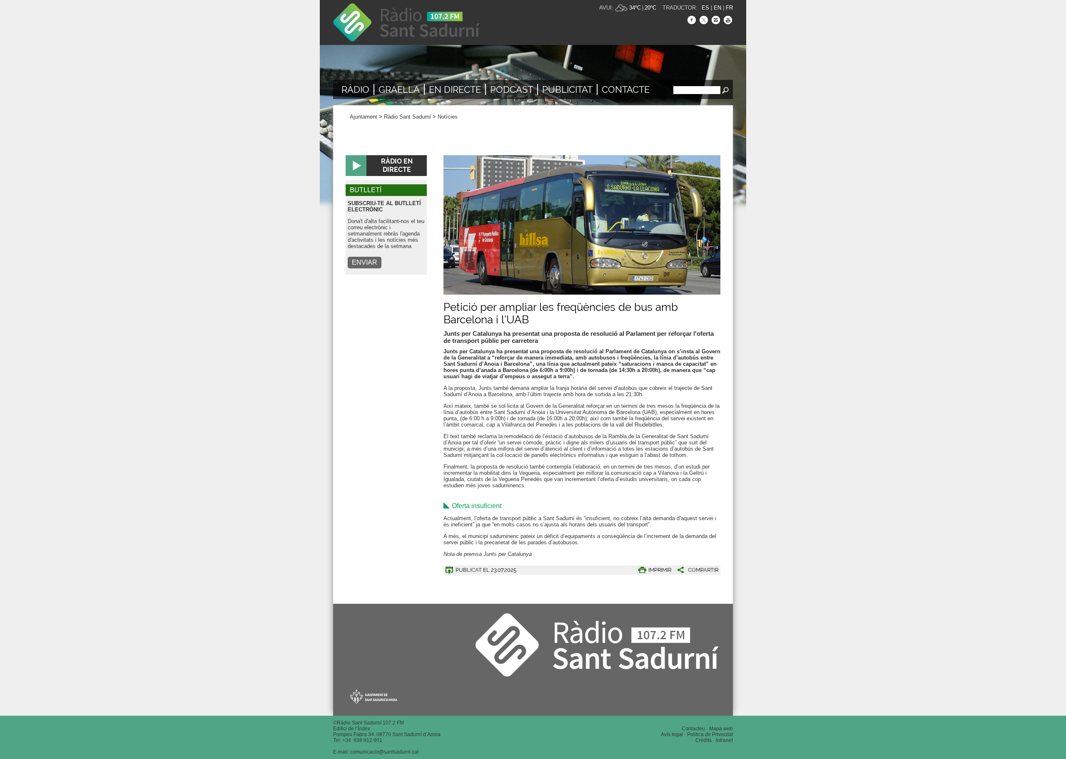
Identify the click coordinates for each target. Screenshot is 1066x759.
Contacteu (693, 729)
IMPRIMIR (659, 570)
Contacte (626, 89)
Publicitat (567, 89)
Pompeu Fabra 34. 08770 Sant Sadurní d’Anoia (387, 734)
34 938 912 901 (363, 740)
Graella (399, 89)
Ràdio (355, 89)
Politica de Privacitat (710, 734)
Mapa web (721, 729)
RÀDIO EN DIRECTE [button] (397, 165)
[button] (694, 570)
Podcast (511, 89)
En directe (455, 89)
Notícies (448, 117)
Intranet (724, 740)
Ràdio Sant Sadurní (406, 22)
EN (717, 8)
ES (705, 8)
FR (729, 8)
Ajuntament (363, 117)
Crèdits (703, 740)
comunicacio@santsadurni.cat (384, 752)
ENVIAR (364, 262)
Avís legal (672, 734)
